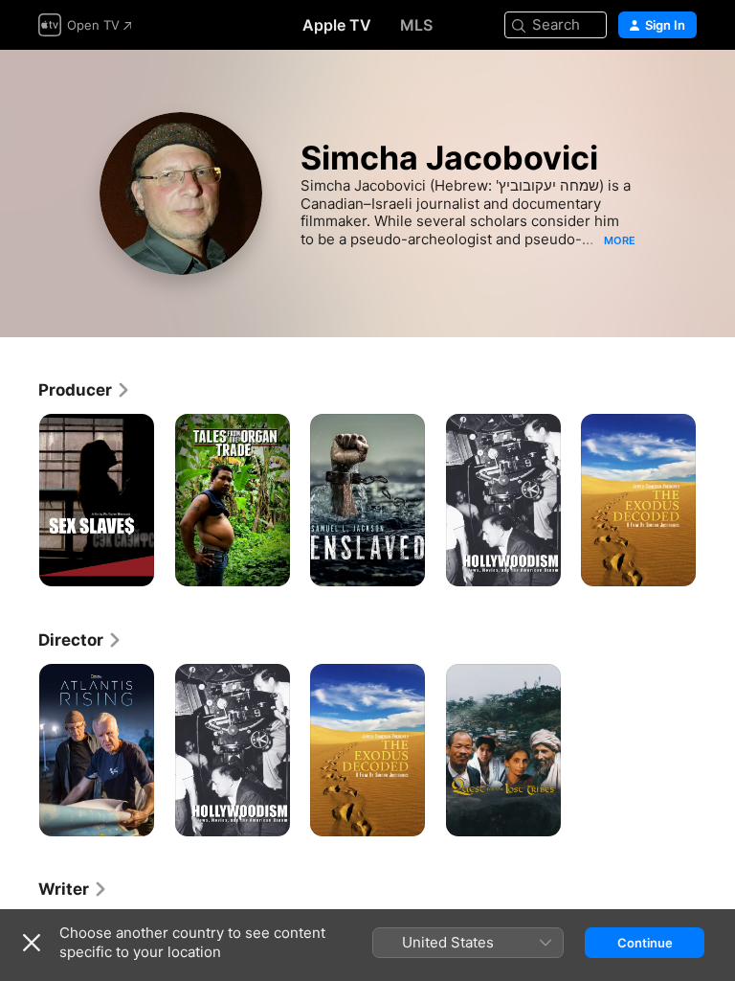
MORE (619, 240)
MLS (416, 24)
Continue (645, 942)
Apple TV (336, 24)
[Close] (31, 942)
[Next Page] (715, 500)
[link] (84, 389)
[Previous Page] (19, 500)
